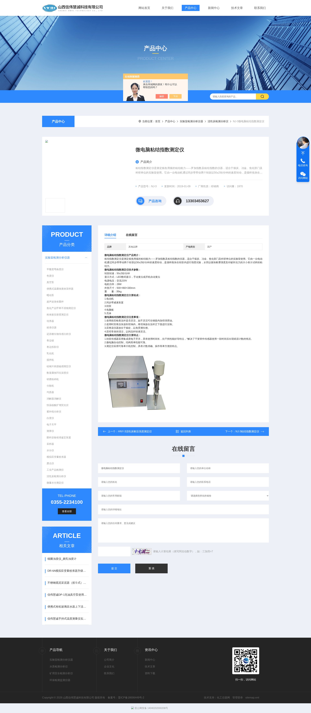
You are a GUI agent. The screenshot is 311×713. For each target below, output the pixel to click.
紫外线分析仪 (54, 411)
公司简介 (109, 659)
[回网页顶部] (303, 153)
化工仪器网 (223, 697)
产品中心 (190, 8)
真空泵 (50, 282)
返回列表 (186, 431)
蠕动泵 (50, 295)
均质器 (50, 392)
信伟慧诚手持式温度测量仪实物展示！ (67, 618)
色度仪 (50, 275)
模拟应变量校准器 (56, 456)
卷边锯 (50, 340)
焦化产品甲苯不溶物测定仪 (61, 308)
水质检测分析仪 (59, 666)
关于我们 (167, 8)
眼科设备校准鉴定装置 (59, 437)
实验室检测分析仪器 (191, 121)
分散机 (50, 385)
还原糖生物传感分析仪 (59, 334)
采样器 (50, 444)
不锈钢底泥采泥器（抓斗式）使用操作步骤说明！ (67, 582)
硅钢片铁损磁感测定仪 (59, 366)
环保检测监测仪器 (60, 680)
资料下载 (150, 673)
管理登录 (237, 697)
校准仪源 (51, 327)
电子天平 (51, 424)
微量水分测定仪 (55, 482)
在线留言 (132, 235)
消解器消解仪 (54, 398)
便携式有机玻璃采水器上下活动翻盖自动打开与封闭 (67, 606)
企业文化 (109, 666)
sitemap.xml (252, 697)
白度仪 (50, 418)
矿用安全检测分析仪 (61, 673)
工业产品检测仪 (55, 469)
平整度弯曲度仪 (55, 269)
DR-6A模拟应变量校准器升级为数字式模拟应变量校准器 (67, 570)
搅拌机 (50, 359)
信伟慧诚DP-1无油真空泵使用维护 (67, 594)
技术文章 (237, 8)
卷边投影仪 (53, 347)
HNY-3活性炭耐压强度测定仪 (135, 431)
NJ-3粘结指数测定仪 (247, 431)
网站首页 (144, 8)
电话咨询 (303, 165)
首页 (157, 121)
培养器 (50, 321)
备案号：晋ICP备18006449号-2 (126, 697)
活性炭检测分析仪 (218, 121)
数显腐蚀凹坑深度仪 (58, 372)
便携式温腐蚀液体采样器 (60, 288)
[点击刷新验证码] (141, 551)
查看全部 (67, 511)
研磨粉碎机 (53, 379)
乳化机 (50, 353)
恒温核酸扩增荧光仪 (58, 405)
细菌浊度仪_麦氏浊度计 (61, 558)
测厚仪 (50, 431)
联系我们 (260, 8)
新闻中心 (214, 8)
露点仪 (50, 463)
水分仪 (50, 450)
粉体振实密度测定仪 (58, 314)
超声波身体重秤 (55, 301)
